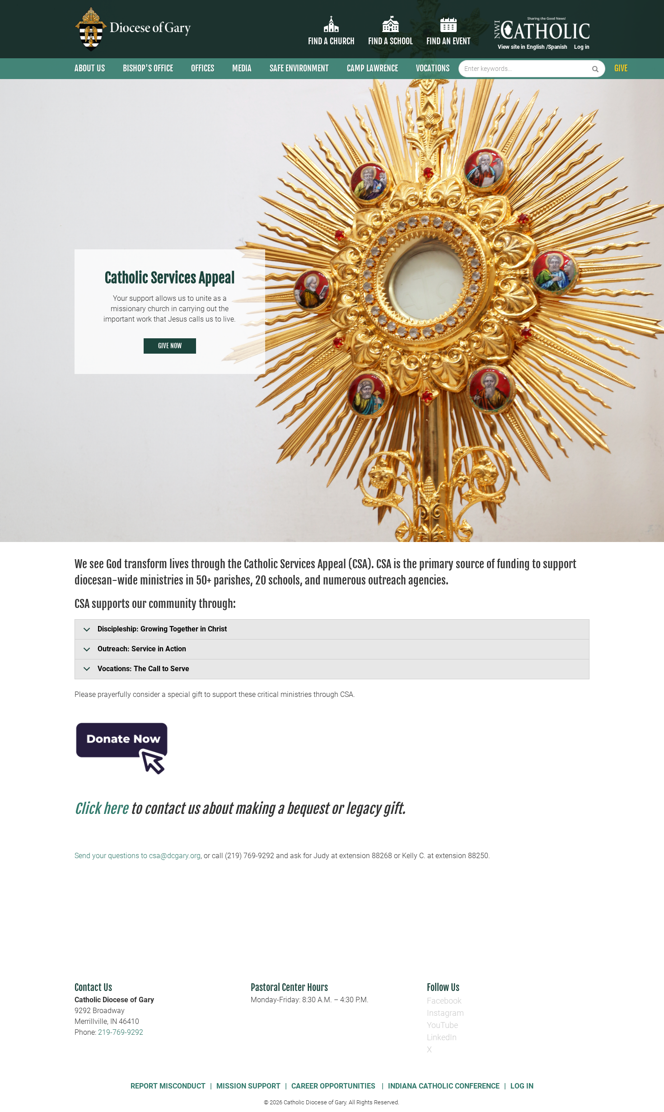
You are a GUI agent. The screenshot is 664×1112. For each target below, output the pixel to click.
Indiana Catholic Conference (444, 1086)
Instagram (445, 1013)
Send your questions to (112, 855)
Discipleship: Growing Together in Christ (162, 629)
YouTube (442, 1025)
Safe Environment (299, 68)
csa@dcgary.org (175, 855)
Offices (202, 68)
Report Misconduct (168, 1086)
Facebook (444, 1000)
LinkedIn (442, 1037)
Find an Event (448, 41)
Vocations (432, 68)
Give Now (170, 346)
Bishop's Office (148, 68)
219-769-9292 (120, 1032)
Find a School (390, 41)
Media (242, 68)
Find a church (331, 41)
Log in (581, 47)
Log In (521, 1086)
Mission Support (248, 1086)
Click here (101, 808)
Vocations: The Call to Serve (143, 668)
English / (537, 47)
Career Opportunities (334, 1086)
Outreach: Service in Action (142, 649)
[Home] (134, 29)
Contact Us (93, 987)
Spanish (557, 47)
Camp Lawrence (372, 68)
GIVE (620, 68)
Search (595, 68)
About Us (90, 68)
